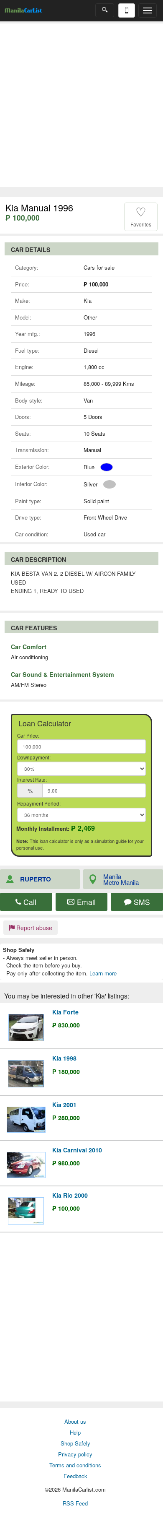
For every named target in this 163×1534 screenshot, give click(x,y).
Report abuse (33, 927)
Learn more (103, 973)
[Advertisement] (81, 105)
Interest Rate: (32, 779)
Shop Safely (75, 1443)
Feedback (75, 1476)
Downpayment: (34, 757)
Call (28, 902)
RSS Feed (75, 1503)
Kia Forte (65, 1012)
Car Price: (28, 735)
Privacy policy (75, 1454)
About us (75, 1421)
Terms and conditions (75, 1465)
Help (75, 1432)
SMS (141, 902)
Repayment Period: (39, 803)
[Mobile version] (126, 10)
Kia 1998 (64, 1058)
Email (85, 902)
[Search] (104, 10)
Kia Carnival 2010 (77, 1150)
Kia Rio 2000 (70, 1195)
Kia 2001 (64, 1104)
